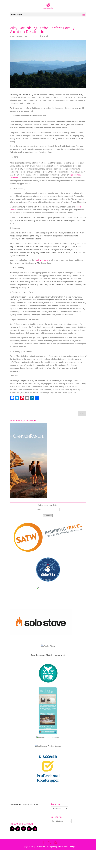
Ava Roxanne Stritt (19, 36)
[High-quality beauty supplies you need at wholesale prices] (48, 737)
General (45, 36)
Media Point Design (66, 846)
